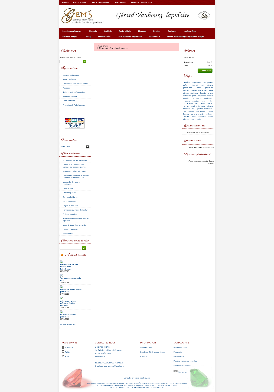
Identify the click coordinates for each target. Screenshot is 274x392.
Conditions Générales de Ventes (75, 84)
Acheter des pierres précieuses (75, 160)
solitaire (209, 114)
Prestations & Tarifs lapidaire (74, 105)
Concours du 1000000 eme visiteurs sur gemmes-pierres (74, 166)
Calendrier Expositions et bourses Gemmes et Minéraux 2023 (76, 177)
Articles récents (75, 255)
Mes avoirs (177, 352)
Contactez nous (69, 101)
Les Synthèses (188, 32)
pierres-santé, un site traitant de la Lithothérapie (69, 267)
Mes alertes (182, 372)
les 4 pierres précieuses (202, 109)
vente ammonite (199, 117)
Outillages (170, 32)
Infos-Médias (68, 233)
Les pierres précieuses (70, 32)
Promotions (192, 140)
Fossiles (155, 32)
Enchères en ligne (68, 37)
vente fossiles (196, 119)
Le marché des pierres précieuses (71, 183)
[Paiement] (74, 135)
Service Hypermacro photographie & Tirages (184, 37)
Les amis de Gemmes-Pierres (197, 132)
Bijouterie (91, 32)
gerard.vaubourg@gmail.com (112, 366)
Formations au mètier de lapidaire (75, 210)
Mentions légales (69, 79)
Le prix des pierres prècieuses (68, 316)
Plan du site (120, 2)
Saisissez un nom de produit (70, 57)
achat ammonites (198, 114)
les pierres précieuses (202, 98)
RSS (67, 356)
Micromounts (154, 36)
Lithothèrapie (68, 188)
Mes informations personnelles (185, 361)
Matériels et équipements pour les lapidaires (76, 219)
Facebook (69, 348)
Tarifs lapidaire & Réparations (129, 36)
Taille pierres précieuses (198, 91)
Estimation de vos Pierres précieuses (71, 291)
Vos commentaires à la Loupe (74, 171)
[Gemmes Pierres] (137, 16)
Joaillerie (106, 32)
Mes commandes (180, 348)
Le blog (88, 36)
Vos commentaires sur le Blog (70, 279)
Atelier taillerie (123, 32)
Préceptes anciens (70, 214)
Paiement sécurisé (70, 96)
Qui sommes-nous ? (101, 2)
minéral (187, 82)
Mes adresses (179, 356)
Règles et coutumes (70, 206)
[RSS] (62, 255)
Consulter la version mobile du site (137, 378)
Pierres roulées (104, 36)
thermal (195, 85)
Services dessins (69, 201)
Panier (189, 50)
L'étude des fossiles (70, 229)
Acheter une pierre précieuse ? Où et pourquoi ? (68, 303)
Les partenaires (195, 125)
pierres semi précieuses (194, 106)
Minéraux (140, 32)
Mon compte (181, 342)
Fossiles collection (191, 101)
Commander (206, 71)
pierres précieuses (199, 90)
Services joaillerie (69, 193)
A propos (66, 88)
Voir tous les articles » (67, 324)
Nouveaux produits (197, 154)
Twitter (67, 352)
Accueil (65, 2)
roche (203, 101)
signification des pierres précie (198, 103)
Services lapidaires (70, 197)
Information (69, 68)
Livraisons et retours (71, 75)
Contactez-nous (80, 2)
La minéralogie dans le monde (74, 225)
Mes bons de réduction (182, 365)
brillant (186, 117)
